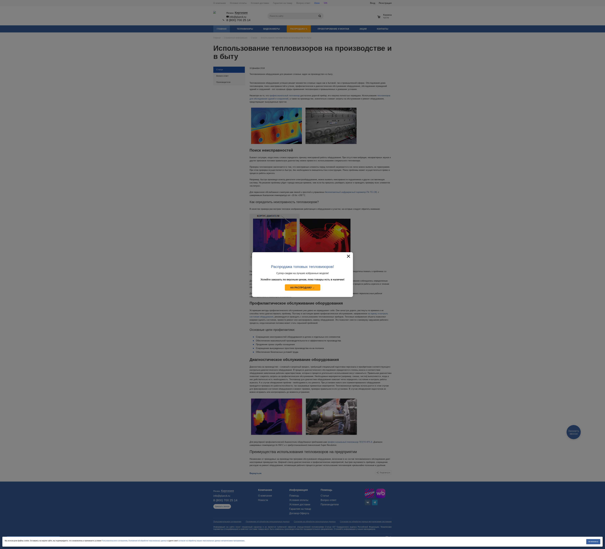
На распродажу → (302, 287)
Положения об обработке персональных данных (147, 541)
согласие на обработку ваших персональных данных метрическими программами (211, 541)
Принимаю (593, 542)
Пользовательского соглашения (114, 541)
